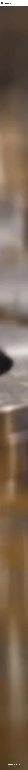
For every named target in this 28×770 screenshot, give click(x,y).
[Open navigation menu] (25, 3)
